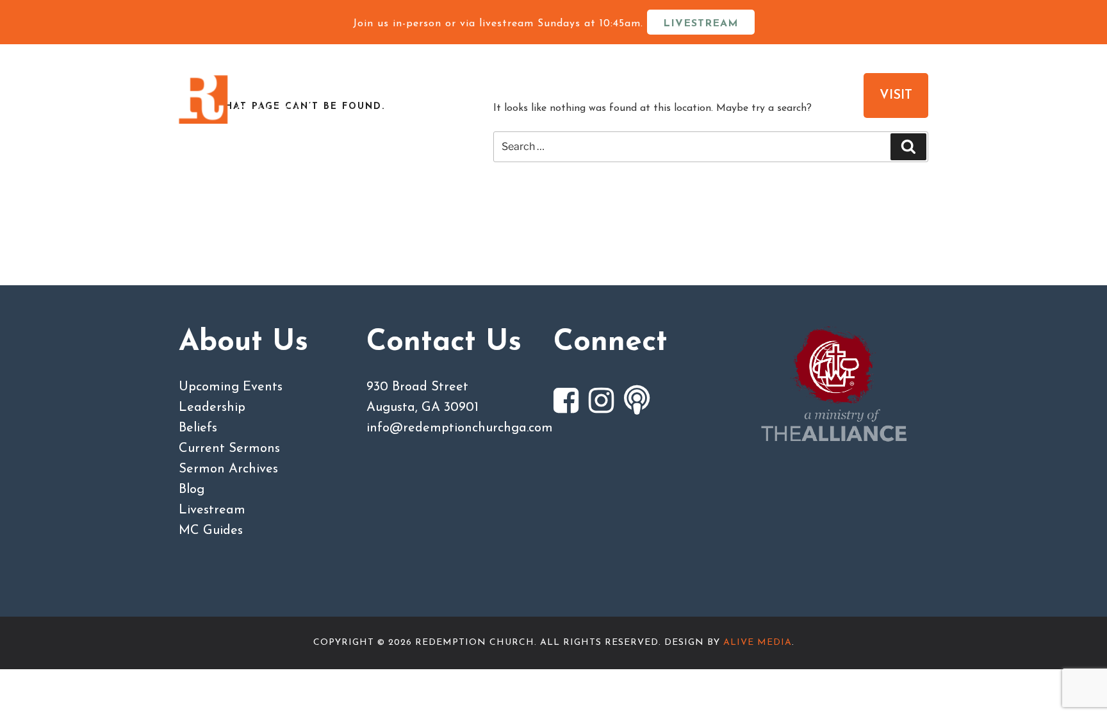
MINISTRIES (516, 95)
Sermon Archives (228, 469)
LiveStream (701, 24)
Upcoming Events (231, 387)
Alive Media (757, 642)
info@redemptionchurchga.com (459, 428)
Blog (191, 489)
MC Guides (211, 530)
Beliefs (198, 428)
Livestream (212, 510)
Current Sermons (229, 448)
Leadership (212, 407)
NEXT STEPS (639, 95)
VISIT (896, 95)
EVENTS (818, 95)
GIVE (742, 95)
